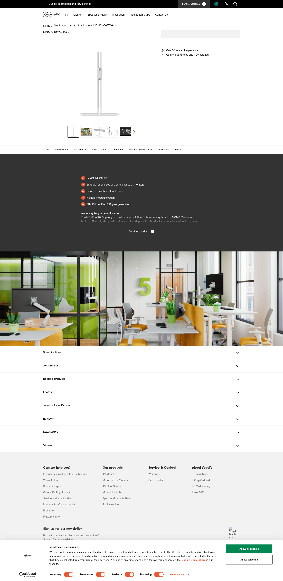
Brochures (49, 510)
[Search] (216, 4)
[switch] (100, 574)
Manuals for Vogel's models (59, 504)
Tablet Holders (111, 504)
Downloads (163, 149)
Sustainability (200, 474)
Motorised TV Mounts (115, 480)
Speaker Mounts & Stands (118, 498)
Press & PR (198, 492)
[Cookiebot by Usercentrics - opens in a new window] (27, 574)
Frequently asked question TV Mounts (65, 474)
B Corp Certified (201, 480)
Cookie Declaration (193, 560)
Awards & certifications (140, 149)
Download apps (52, 486)
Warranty (153, 474)
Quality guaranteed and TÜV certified (70, 3)
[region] (99, 83)
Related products (100, 149)
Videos (177, 149)
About (46, 149)
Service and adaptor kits (57, 498)
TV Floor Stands (112, 486)
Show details (177, 574)
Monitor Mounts (112, 492)
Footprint (119, 149)
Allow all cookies (249, 548)
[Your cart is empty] (227, 4)
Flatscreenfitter (51, 516)
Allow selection (249, 559)
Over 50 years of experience (182, 50)
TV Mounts (109, 474)
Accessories (80, 149)
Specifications (62, 149)
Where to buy (50, 480)
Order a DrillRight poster (57, 492)
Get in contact (156, 480)
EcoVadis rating (201, 486)
